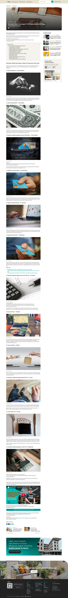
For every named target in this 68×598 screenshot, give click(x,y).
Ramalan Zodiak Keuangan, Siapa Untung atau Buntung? (16, 45)
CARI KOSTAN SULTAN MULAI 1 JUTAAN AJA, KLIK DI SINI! (23, 509)
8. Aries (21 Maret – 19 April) (13, 54)
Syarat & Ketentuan (17, 596)
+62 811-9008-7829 (56, 583)
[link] (54, 67)
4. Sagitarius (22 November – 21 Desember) (15, 50)
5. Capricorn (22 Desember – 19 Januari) (15, 51)
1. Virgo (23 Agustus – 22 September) (14, 46)
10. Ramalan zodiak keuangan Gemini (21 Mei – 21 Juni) (17, 56)
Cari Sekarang (34, 571)
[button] (57, 2)
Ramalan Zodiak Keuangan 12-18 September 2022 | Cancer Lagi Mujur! (19, 269)
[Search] (52, 2)
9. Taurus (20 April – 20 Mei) (13, 55)
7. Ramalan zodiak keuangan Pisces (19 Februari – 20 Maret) (18, 53)
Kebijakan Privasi (22, 596)
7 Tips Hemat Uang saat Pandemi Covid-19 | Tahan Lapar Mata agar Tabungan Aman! (22, 272)
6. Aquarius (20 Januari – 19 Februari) (14, 52)
